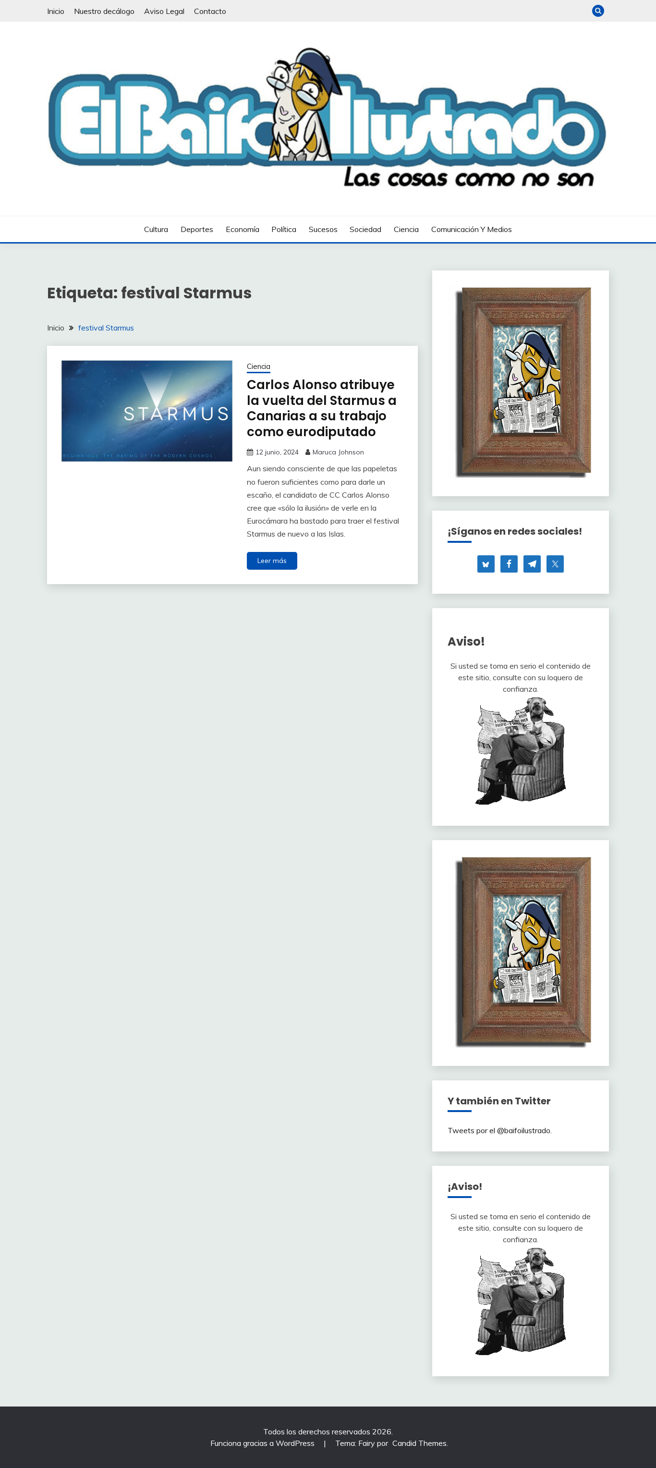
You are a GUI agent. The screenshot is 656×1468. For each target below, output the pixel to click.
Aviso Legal (164, 11)
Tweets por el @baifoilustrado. (500, 1130)
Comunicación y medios (471, 229)
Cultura (156, 229)
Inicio (55, 11)
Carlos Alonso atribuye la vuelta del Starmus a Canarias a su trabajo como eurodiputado (322, 408)
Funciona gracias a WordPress (263, 1443)
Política (283, 229)
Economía (242, 229)
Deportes (197, 229)
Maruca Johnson (338, 452)
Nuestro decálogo (104, 11)
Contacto (210, 11)
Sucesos (323, 229)
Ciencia (406, 229)
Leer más (272, 560)
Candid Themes (419, 1443)
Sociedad (365, 229)
